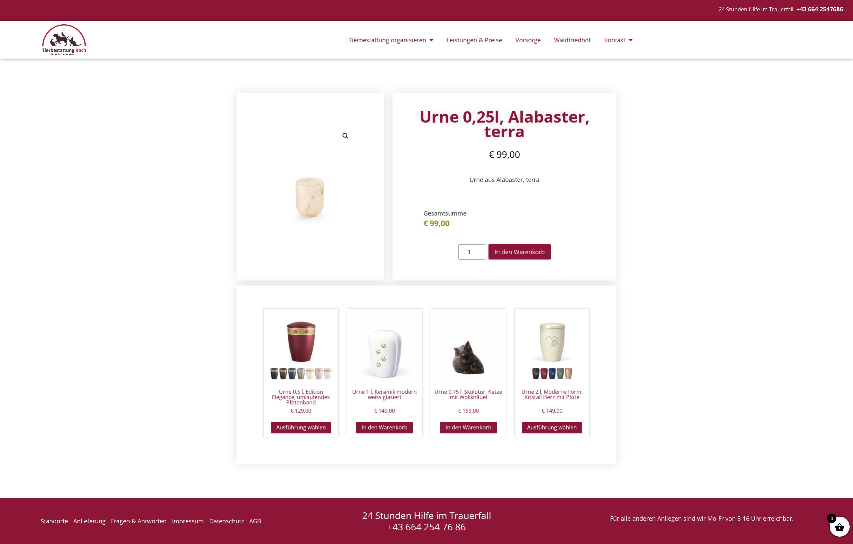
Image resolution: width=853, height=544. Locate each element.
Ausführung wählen (301, 427)
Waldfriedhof (572, 40)
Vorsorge (528, 40)
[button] (346, 136)
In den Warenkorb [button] (385, 427)
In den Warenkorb (519, 252)
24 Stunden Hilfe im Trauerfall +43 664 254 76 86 (426, 521)
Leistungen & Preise (474, 40)
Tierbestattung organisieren (387, 40)
